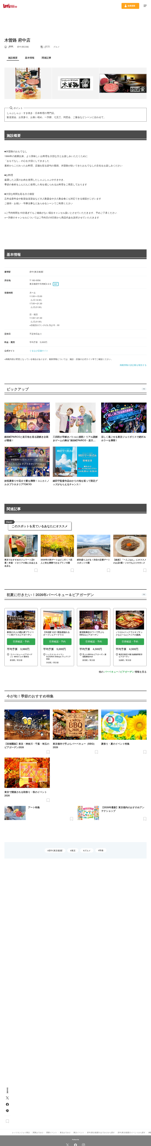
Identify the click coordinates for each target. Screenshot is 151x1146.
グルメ (87, 850)
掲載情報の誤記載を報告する (133, 364)
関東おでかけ (38, 1132)
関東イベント (51, 1132)
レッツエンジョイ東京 (21, 1132)
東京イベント (78, 1132)
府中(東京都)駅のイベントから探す (131, 1132)
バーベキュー (111, 671)
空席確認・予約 (21, 641)
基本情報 (14, 254)
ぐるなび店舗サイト (38, 350)
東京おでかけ (65, 1132)
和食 (101, 850)
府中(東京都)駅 (56, 850)
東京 (73, 850)
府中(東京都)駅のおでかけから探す (101, 1132)
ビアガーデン (127, 671)
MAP (55, 284)
